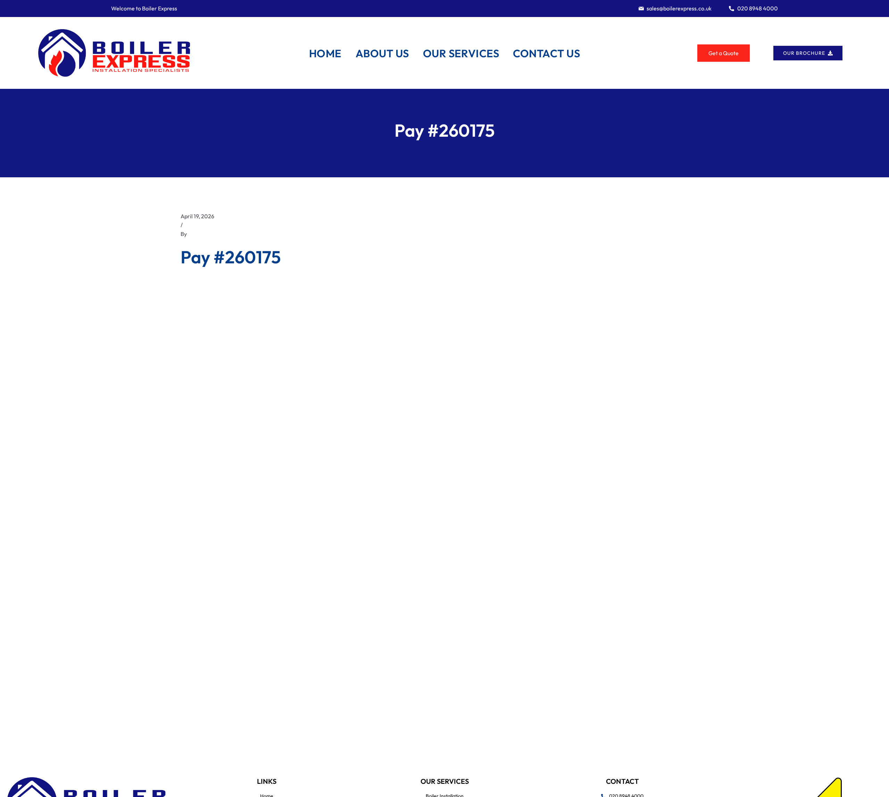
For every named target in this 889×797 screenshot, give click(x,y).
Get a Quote (723, 53)
